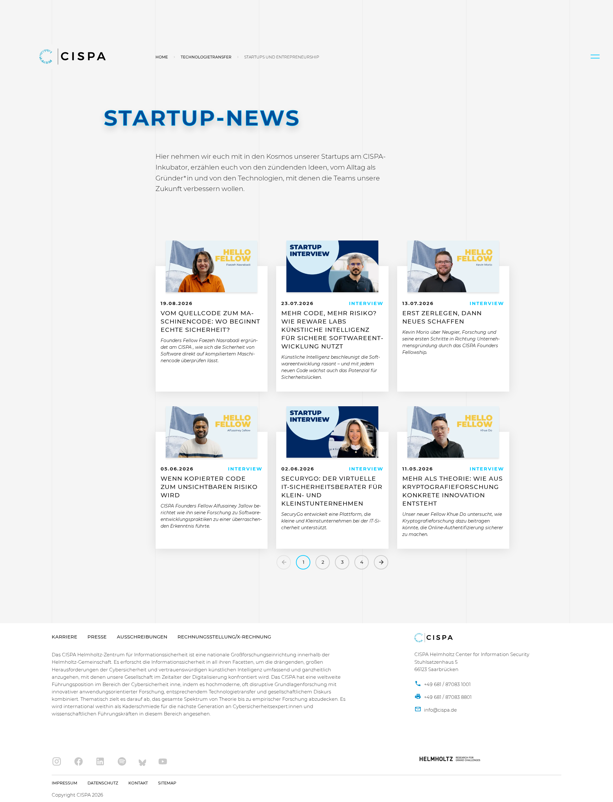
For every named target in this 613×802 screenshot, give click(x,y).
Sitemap (167, 783)
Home (161, 57)
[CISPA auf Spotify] (122, 762)
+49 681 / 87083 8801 (447, 697)
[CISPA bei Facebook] (78, 762)
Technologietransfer (206, 57)
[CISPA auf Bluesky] (142, 762)
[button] (595, 56)
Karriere (64, 637)
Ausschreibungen (142, 637)
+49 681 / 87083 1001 (447, 684)
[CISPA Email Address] (435, 710)
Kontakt (138, 783)
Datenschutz (102, 783)
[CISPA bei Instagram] (57, 762)
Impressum (64, 783)
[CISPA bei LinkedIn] (100, 762)
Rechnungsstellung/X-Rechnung (224, 637)
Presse (97, 637)
